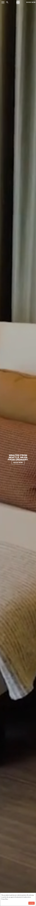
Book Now (31, 2)
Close (31, 903)
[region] (2, 2)
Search (7, 2)
